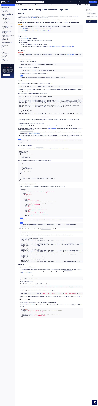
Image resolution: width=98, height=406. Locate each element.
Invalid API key (4, 55)
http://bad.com (26, 272)
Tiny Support (65, 22)
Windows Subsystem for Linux (68, 46)
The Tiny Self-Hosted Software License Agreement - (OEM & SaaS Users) (36, 30)
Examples (3, 43)
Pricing (71, 1)
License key (4, 56)
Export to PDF (5, 22)
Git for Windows (52, 46)
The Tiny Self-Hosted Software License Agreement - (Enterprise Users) (36, 28)
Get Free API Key (93, 1)
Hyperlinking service (6, 18)
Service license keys (5, 57)
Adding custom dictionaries (34, 133)
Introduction (5, 16)
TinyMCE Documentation (5, 7)
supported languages (52, 128)
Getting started (4, 8)
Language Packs (78, 1)
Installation (88, 12)
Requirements (88, 10)
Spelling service (6, 21)
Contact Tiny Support (70, 54)
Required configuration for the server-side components (38, 120)
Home (67, 1)
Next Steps (89, 17)
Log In (85, 1)
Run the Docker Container (92, 16)
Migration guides (5, 39)
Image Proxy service (6, 19)
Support (3, 59)
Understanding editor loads (7, 42)
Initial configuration (5, 45)
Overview (88, 9)
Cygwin (57, 46)
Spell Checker (33, 17)
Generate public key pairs (7, 40)
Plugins (3, 49)
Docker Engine (25, 38)
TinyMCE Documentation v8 (82, 4)
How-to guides (4, 10)
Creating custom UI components (8, 35)
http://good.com (68, 271)
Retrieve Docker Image (91, 13)
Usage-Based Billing (5, 60)
